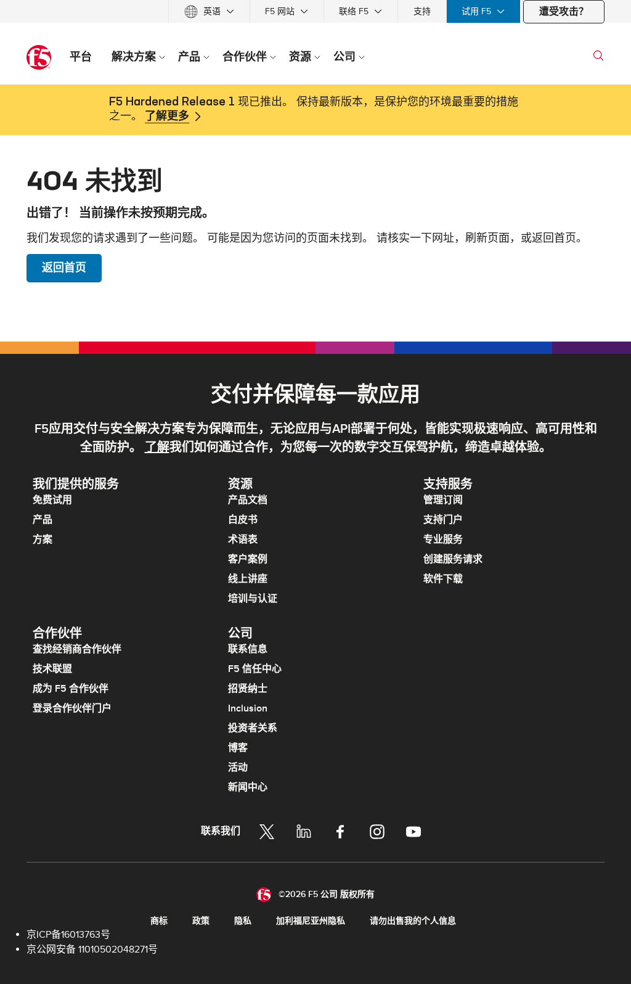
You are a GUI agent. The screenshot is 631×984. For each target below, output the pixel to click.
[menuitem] (209, 11)
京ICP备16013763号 (68, 935)
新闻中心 (247, 787)
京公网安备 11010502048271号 (92, 949)
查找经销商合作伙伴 (77, 649)
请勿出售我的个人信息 (413, 921)
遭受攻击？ (563, 12)
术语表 (243, 539)
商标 (159, 921)
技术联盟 (52, 669)
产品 (42, 520)
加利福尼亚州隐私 (310, 921)
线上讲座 (247, 579)
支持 (422, 11)
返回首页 (64, 267)
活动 (238, 767)
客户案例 (247, 559)
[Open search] (598, 55)
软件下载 (443, 579)
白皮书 (243, 520)
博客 (238, 748)
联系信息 (247, 649)
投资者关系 (252, 728)
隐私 (242, 921)
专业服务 (443, 539)
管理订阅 (443, 500)
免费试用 (52, 500)
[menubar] (315, 11)
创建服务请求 (452, 559)
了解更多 (167, 116)
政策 (201, 921)
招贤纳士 (247, 689)
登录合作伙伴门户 (72, 708)
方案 (42, 539)
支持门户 (443, 520)
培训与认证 (252, 598)
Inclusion (247, 708)
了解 (157, 447)
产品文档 (247, 500)
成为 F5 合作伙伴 (70, 689)
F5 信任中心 (255, 669)
